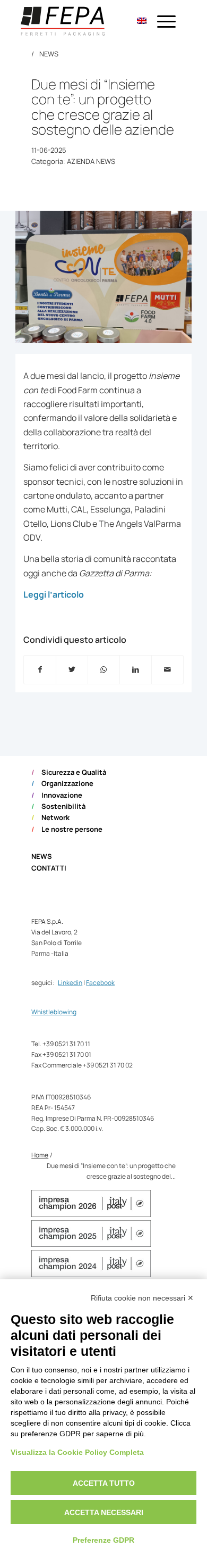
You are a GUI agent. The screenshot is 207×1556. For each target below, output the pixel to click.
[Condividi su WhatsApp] (103, 669)
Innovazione (61, 795)
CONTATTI (48, 868)
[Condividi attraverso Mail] (167, 669)
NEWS (41, 856)
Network (55, 817)
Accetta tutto (104, 1483)
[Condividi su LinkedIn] (135, 669)
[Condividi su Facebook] (40, 669)
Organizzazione (67, 783)
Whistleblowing (53, 1011)
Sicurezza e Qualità (73, 772)
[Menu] (161, 21)
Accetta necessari (103, 1512)
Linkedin (70, 982)
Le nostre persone (71, 829)
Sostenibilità (63, 806)
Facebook (100, 982)
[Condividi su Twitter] (72, 669)
